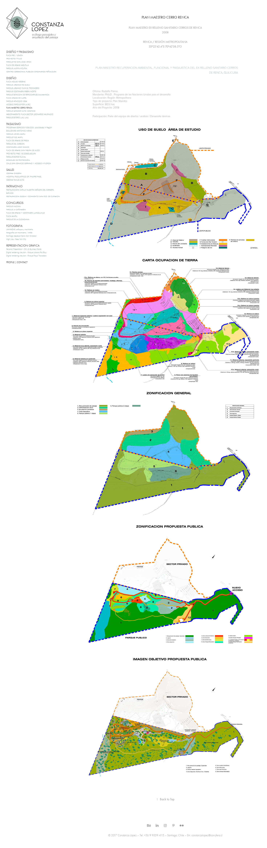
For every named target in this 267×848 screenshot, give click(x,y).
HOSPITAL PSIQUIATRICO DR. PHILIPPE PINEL (23, 176)
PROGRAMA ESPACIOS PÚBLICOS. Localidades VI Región (29, 127)
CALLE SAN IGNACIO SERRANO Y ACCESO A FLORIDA (28, 163)
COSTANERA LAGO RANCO (17, 147)
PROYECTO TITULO (14, 58)
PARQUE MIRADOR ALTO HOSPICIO (20, 111)
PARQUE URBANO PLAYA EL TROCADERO (22, 88)
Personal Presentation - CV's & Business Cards (23, 249)
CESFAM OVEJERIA (13, 173)
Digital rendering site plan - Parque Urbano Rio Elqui (26, 252)
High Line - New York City (16, 239)
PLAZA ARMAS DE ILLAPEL (16, 98)
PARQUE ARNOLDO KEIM (16, 101)
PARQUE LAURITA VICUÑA (16, 68)
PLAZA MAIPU (11, 216)
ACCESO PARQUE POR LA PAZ (18, 104)
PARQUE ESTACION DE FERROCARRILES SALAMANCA (27, 95)
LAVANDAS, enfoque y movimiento (19, 229)
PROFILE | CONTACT (17, 262)
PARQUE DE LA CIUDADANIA (17, 219)
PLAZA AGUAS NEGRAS (15, 81)
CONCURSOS (14, 202)
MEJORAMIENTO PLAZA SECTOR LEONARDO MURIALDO (29, 114)
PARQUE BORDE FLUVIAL (16, 157)
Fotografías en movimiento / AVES (19, 232)
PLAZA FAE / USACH (14, 55)
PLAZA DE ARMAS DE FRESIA (17, 140)
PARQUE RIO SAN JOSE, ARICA (18, 62)
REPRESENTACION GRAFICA (22, 245)
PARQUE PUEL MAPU (14, 137)
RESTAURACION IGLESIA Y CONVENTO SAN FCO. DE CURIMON (33, 196)
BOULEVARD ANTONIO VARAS (19, 131)
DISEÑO (11, 78)
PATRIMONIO (14, 186)
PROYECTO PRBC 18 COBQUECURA (21, 153)
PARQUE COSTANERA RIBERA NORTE (21, 91)
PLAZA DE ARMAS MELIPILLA (17, 65)
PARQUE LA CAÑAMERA (16, 209)
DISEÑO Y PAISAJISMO (20, 51)
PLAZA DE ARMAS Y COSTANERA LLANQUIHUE (25, 213)
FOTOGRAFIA (14, 225)
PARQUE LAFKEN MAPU (15, 134)
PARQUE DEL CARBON (15, 144)
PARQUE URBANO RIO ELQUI (18, 85)
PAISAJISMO (13, 124)
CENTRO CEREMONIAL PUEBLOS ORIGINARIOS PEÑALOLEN (31, 72)
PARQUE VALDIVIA (13, 206)
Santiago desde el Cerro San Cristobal (21, 236)
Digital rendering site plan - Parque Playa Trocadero (26, 256)
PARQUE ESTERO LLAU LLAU (17, 117)
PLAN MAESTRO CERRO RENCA (19, 108)
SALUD (10, 169)
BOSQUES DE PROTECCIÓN (18, 160)
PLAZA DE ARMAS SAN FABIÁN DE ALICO (23, 150)
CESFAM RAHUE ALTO (15, 180)
